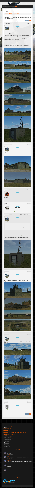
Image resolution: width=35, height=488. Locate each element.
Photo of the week (10, 469)
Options (29, 23)
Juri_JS (6, 189)
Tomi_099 (5, 416)
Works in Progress (16, 13)
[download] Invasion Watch (7, 428)
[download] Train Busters (7, 430)
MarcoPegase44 (7, 23)
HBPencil (6, 203)
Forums (7, 13)
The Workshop (11, 13)
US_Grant (7, 416)
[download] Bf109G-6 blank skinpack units (9, 434)
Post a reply (27, 20)
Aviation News (9, 456)
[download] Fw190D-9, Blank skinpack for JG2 (10, 438)
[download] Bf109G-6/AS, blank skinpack (9, 436)
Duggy (9, 454)
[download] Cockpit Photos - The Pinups (9, 426)
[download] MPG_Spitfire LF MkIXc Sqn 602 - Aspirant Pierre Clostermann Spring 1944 (15, 432)
